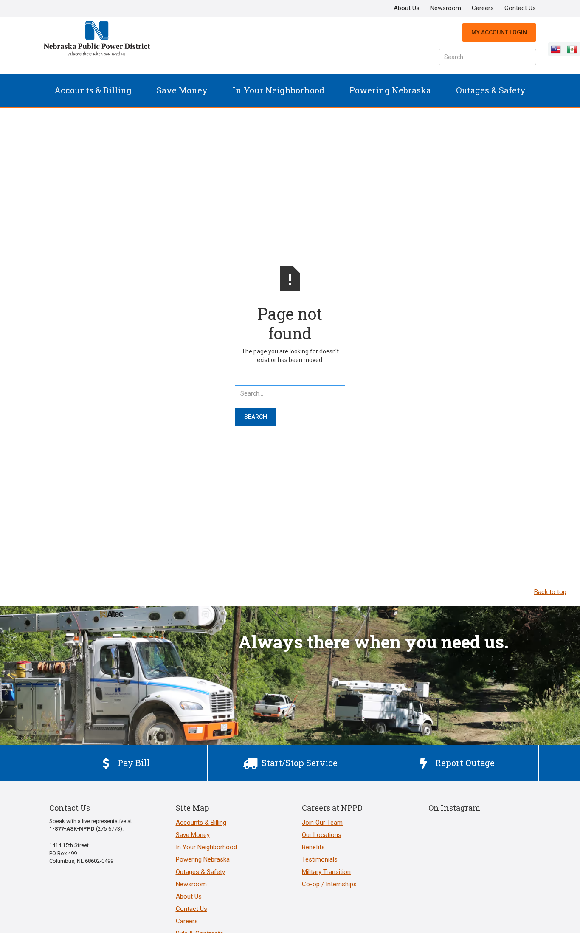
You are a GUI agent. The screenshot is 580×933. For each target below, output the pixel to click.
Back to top (550, 592)
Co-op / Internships (329, 884)
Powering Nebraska (390, 90)
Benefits (313, 847)
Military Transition (326, 872)
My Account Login (499, 32)
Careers (483, 8)
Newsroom (445, 8)
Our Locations (321, 835)
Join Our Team (322, 822)
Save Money (182, 90)
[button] (93, 90)
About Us (407, 8)
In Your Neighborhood (278, 90)
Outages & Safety (491, 90)
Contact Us (520, 8)
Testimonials (320, 859)
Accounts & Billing (93, 90)
